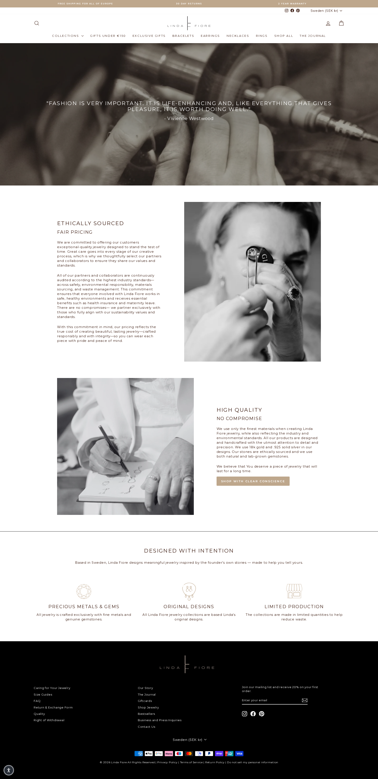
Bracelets (183, 35)
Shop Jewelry (148, 707)
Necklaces (238, 35)
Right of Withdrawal (49, 720)
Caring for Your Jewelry (52, 688)
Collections (66, 35)
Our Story (145, 688)
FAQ (37, 701)
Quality (39, 713)
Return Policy (215, 762)
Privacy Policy (167, 762)
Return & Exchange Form (53, 707)
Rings (262, 35)
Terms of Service (191, 762)
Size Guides (43, 694)
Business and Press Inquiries (160, 720)
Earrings (210, 35)
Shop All (283, 35)
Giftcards (145, 701)
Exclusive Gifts (149, 35)
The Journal (313, 35)
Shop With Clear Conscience (253, 481)
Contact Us (146, 726)
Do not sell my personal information (252, 762)
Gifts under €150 (108, 35)
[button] (9, 770)
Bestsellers (146, 713)
